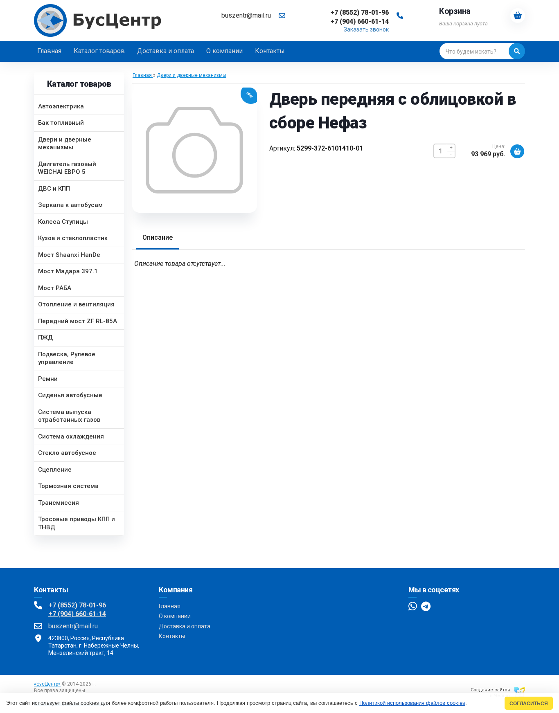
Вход (93, 690)
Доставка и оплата (184, 626)
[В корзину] (517, 151)
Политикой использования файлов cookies (412, 703)
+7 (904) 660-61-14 (77, 614)
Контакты (172, 636)
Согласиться (528, 703)
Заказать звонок (366, 29)
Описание (157, 237)
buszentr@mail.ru (246, 15)
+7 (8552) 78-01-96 (77, 605)
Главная (169, 606)
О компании (175, 616)
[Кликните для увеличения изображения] (194, 150)
